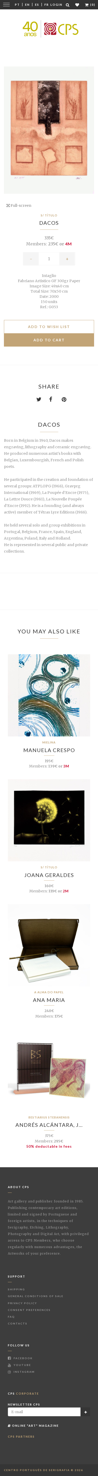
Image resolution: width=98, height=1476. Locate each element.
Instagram (24, 1371)
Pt (17, 4)
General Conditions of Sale (36, 1296)
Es (37, 4)
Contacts (17, 1323)
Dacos (49, 223)
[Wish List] (77, 5)
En (27, 4)
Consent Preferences (29, 1309)
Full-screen (20, 205)
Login (56, 4)
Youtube (22, 1364)
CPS (23, 1393)
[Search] (68, 5)
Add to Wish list (49, 326)
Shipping (16, 1289)
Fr (46, 4)
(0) (92, 4)
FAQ (11, 1316)
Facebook (23, 1358)
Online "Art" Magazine (35, 1425)
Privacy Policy (22, 1303)
